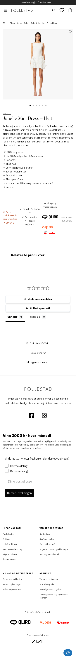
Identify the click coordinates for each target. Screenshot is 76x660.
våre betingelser (34, 448)
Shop (12, 23)
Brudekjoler (52, 23)
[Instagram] (44, 415)
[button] (30, 105)
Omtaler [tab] (12, 316)
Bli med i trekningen (19, 493)
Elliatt (7, 113)
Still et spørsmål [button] (40, 308)
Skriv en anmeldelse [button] (40, 299)
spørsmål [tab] (35, 316)
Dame (19, 23)
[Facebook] (31, 415)
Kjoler (26, 23)
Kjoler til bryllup (37, 23)
